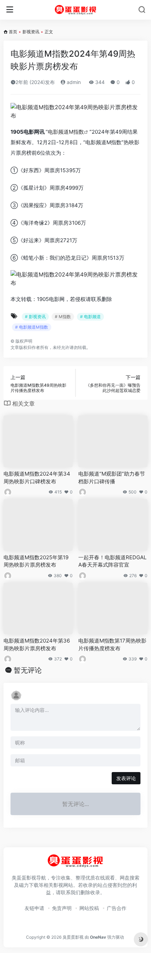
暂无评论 (28, 670)
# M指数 (63, 316)
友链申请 (34, 908)
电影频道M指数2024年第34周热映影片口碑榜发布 (37, 477)
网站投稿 (89, 908)
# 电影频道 (90, 316)
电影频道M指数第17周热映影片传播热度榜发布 (112, 644)
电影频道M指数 (66, 131)
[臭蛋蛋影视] (75, 9)
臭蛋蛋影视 (73, 937)
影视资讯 (30, 31)
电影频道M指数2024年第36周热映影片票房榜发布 (37, 644)
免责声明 (62, 908)
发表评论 (126, 778)
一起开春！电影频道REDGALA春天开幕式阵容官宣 (112, 561)
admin (73, 82)
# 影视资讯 (35, 316)
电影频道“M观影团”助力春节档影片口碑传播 (111, 477)
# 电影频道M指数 (31, 327)
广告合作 (116, 908)
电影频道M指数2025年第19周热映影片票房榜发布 (36, 561)
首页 (13, 31)
